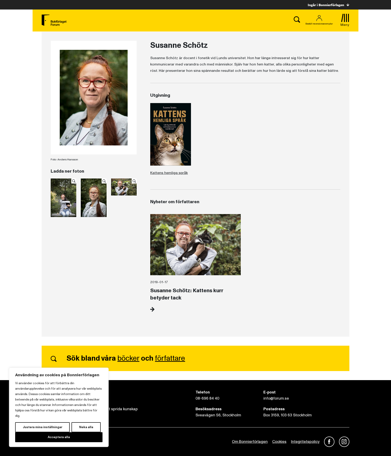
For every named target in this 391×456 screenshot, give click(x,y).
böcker (128, 358)
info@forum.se (276, 398)
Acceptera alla (59, 437)
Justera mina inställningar (42, 427)
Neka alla (86, 427)
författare (170, 358)
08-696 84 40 (207, 398)
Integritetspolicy (305, 441)
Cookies (279, 441)
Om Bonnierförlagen (250, 441)
